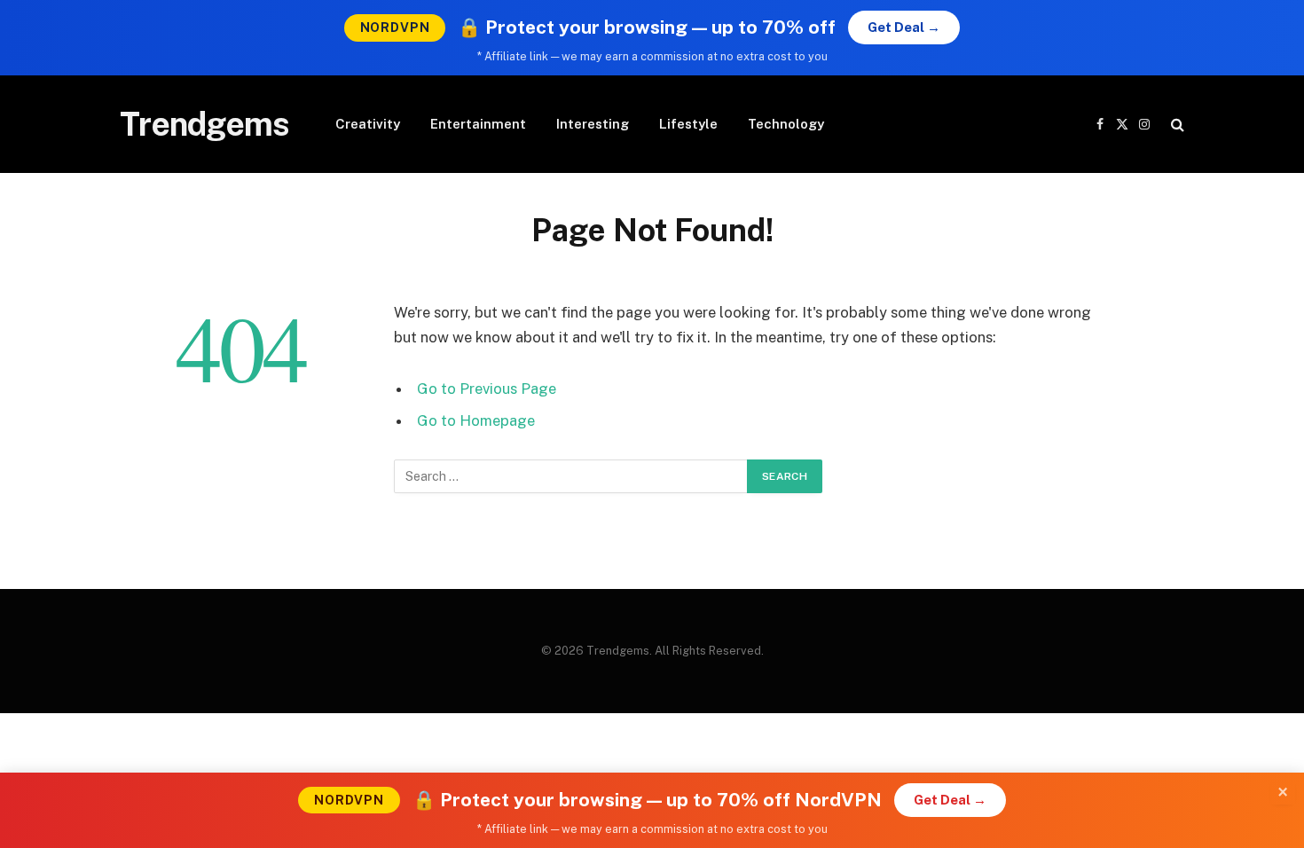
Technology (786, 123)
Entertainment (478, 123)
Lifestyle (688, 123)
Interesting (592, 123)
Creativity (367, 123)
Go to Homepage (476, 420)
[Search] (1175, 125)
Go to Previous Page (486, 388)
